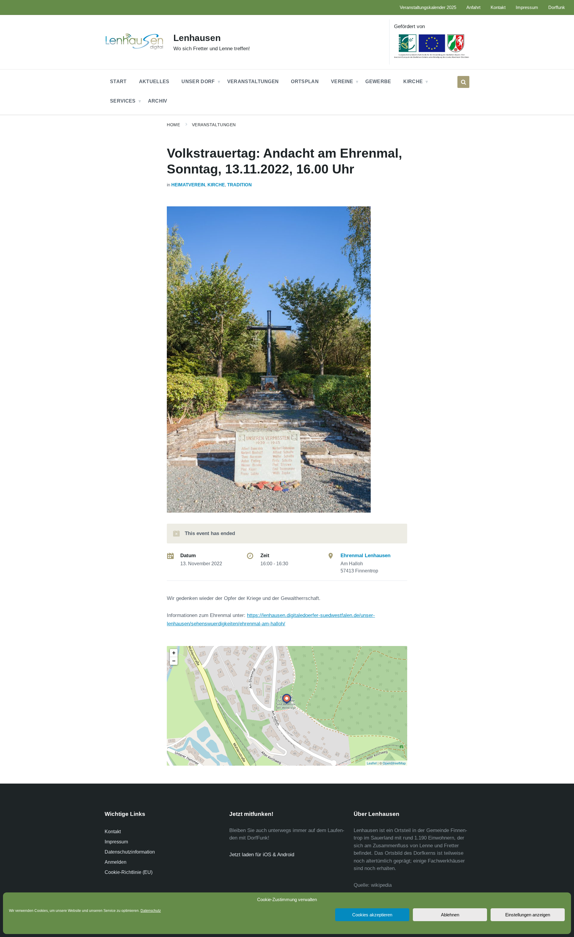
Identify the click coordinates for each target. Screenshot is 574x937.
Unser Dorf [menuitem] (198, 81)
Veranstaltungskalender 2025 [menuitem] (428, 7)
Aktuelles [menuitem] (154, 81)
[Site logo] (134, 49)
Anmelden (115, 862)
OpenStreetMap (394, 763)
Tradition (239, 184)
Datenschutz (151, 911)
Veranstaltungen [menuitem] (253, 81)
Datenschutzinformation (130, 851)
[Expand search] (463, 82)
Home (173, 124)
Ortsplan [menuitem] (305, 81)
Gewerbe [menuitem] (378, 81)
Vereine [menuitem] (342, 81)
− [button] (173, 661)
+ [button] (173, 653)
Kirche (216, 184)
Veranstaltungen (214, 124)
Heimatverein (188, 184)
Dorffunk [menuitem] (556, 7)
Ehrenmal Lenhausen (365, 555)
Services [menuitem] (123, 100)
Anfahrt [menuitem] (473, 7)
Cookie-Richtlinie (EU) (128, 872)
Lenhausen (197, 38)
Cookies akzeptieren (372, 914)
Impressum (116, 841)
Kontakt (113, 831)
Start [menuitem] (118, 81)
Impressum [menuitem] (527, 7)
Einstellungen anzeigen (527, 914)
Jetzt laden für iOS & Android (261, 854)
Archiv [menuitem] (157, 100)
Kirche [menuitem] (413, 81)
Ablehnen (450, 914)
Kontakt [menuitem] (498, 7)
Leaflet (372, 763)
